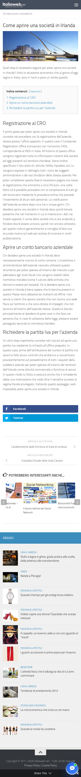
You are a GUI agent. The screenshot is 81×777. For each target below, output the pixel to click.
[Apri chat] (72, 768)
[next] (77, 502)
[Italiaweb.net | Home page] (18, 5)
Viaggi (24, 571)
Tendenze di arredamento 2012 (39, 690)
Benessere (27, 667)
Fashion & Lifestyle (31, 590)
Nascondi (35, 91)
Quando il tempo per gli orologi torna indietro (47, 595)
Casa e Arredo (29, 552)
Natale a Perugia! (31, 576)
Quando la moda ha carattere (38, 729)
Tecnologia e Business (17, 14)
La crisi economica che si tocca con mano (45, 710)
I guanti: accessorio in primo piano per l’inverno (48, 652)
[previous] (4, 502)
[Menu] (76, 4)
